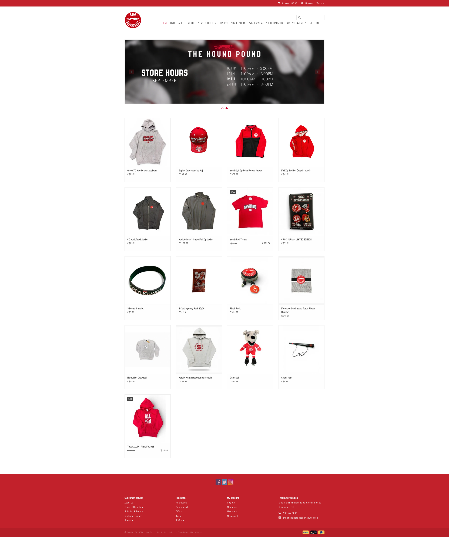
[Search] (298, 18)
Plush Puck (235, 308)
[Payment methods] (305, 532)
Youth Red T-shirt (238, 239)
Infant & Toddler (206, 23)
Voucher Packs (274, 23)
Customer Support (133, 516)
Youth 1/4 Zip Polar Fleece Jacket (246, 170)
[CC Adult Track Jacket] (148, 211)
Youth (191, 23)
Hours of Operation (134, 507)
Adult (182, 23)
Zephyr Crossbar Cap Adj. (191, 170)
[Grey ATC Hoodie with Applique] (148, 142)
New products (182, 507)
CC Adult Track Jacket (137, 239)
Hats (173, 23)
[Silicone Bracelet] (148, 280)
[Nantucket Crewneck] (148, 349)
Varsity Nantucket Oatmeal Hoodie (195, 377)
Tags (178, 516)
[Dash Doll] (250, 349)
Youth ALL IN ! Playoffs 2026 (140, 446)
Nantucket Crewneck (137, 377)
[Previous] (131, 72)
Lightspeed (198, 532)
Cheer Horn (286, 377)
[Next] (317, 72)
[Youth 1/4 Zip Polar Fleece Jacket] (250, 142)
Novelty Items (238, 23)
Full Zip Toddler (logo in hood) (295, 170)
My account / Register (314, 3)
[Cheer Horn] (302, 349)
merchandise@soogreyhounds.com (301, 517)
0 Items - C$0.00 (289, 3)
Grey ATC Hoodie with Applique (142, 170)
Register (231, 502)
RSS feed (180, 520)
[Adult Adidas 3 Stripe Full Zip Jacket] (199, 211)
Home (164, 23)
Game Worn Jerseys (296, 23)
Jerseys (223, 23)
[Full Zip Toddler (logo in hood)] (302, 142)
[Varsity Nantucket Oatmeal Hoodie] (199, 349)
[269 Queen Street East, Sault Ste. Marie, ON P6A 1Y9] (133, 20)
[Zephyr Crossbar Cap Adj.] (199, 142)
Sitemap (129, 520)
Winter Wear (256, 23)
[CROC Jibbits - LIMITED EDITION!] (302, 211)
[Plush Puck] (250, 280)
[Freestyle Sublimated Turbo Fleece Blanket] (302, 280)
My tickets (232, 511)
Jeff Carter (316, 23)
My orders (232, 507)
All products (181, 502)
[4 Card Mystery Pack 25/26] (199, 280)
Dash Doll (234, 377)
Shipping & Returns (134, 511)
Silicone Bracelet (135, 308)
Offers (179, 511)
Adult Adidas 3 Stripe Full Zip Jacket (196, 239)
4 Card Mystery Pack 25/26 (192, 308)
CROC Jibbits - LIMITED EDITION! (296, 239)
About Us (129, 502)
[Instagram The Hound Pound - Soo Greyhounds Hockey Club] (230, 482)
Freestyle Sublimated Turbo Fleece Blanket (298, 310)
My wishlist (232, 516)
